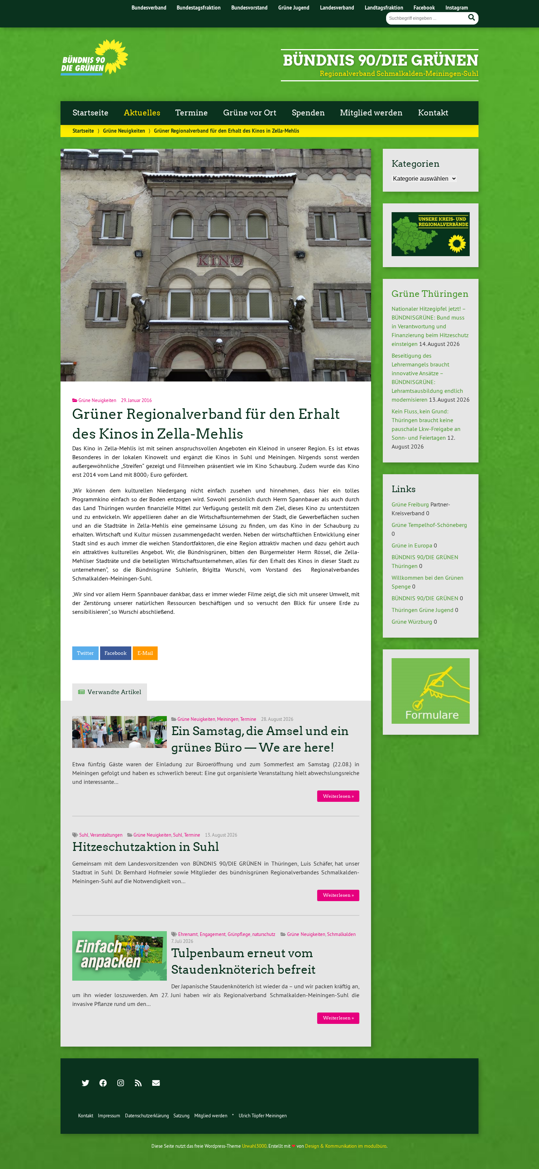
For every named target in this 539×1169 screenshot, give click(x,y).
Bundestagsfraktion (199, 7)
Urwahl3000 (254, 1146)
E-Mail (145, 653)
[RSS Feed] (138, 1083)
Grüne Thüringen (430, 293)
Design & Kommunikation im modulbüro (345, 1146)
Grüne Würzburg (412, 621)
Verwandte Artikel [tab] (114, 692)
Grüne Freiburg (410, 504)
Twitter (85, 653)
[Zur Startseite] (94, 73)
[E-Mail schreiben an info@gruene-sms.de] (155, 1083)
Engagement (212, 934)
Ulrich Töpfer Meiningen (263, 1115)
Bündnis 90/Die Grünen (380, 60)
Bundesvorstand (249, 7)
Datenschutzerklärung (147, 1115)
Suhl (83, 835)
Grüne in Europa (412, 545)
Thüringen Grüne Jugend (423, 609)
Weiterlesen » (338, 796)
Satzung (181, 1115)
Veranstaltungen (106, 835)
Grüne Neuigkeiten (124, 130)
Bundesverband (149, 7)
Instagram (456, 7)
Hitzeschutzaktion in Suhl (145, 847)
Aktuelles (142, 113)
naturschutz (263, 934)
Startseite (91, 113)
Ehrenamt (188, 934)
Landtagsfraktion (384, 7)
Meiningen (227, 719)
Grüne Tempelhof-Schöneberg (429, 524)
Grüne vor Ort (249, 113)
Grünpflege (239, 934)
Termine (191, 113)
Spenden (308, 113)
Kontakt (433, 113)
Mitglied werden (371, 113)
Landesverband (337, 7)
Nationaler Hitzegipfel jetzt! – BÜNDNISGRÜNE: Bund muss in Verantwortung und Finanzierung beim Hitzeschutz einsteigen (430, 326)
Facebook (424, 7)
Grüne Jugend (293, 7)
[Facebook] (103, 1083)
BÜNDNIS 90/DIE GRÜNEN (425, 598)
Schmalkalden (341, 934)
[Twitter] (85, 1083)
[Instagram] (120, 1083)
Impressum (109, 1115)
